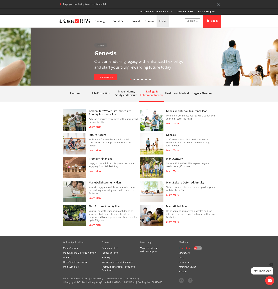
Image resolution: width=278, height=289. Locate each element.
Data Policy (97, 278)
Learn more (75, 77)
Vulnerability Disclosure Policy (123, 278)
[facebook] (190, 280)
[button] (218, 4)
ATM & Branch (185, 11)
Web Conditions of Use (75, 278)
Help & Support (206, 11)
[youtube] (181, 280)
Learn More (95, 126)
